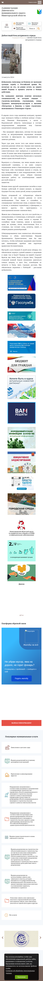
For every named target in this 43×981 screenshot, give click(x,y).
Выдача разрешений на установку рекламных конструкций (23, 761)
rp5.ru (21, 615)
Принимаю (22, 977)
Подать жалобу (21, 678)
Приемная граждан (35, 23)
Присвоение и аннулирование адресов (21, 775)
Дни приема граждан (20, 23)
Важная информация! (22, 723)
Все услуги (13, 915)
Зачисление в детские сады (20, 747)
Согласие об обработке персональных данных (20, 972)
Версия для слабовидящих (21, 28)
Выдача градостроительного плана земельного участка (22, 837)
